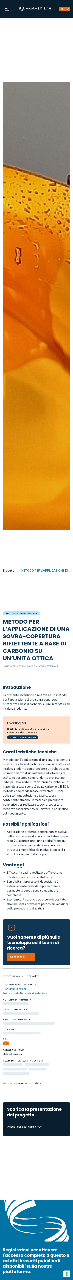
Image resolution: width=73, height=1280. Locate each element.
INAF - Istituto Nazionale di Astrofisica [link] (25, 993)
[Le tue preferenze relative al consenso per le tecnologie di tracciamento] (66, 1274)
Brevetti (9, 571)
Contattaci (17, 957)
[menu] (7, 9)
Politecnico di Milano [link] (14, 988)
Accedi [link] (7, 1083)
